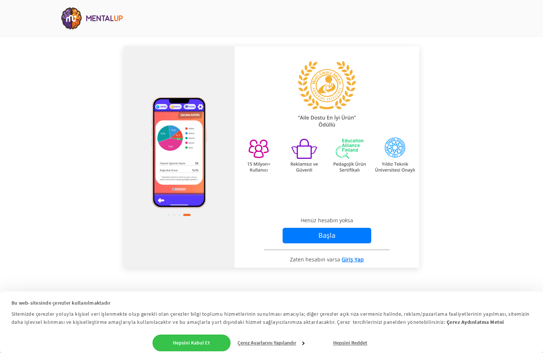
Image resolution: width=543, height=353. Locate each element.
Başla (326, 235)
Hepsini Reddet (350, 342)
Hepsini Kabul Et (191, 342)
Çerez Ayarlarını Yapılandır (267, 342)
